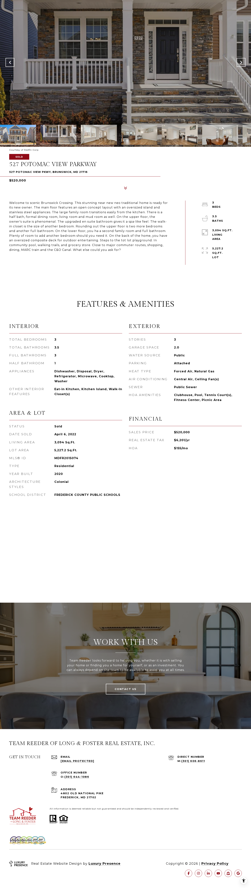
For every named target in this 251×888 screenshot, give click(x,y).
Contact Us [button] (126, 689)
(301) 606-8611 (193, 761)
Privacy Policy (215, 864)
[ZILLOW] (228, 873)
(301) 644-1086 (76, 776)
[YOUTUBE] (218, 873)
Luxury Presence (105, 864)
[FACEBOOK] (188, 873)
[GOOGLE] (238, 873)
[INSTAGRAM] (198, 873)
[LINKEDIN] (208, 873)
